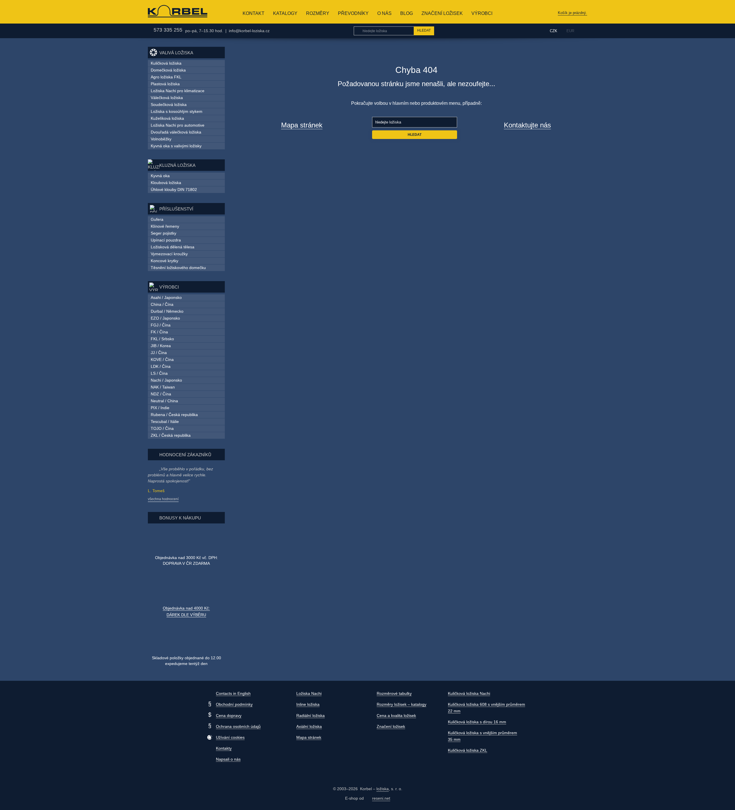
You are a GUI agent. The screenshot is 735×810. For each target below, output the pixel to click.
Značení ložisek (442, 13)
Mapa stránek (301, 125)
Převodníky (353, 13)
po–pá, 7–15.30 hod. (204, 30)
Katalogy (285, 13)
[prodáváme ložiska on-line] (169, 12)
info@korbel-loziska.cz (249, 30)
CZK (553, 31)
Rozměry (317, 13)
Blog (406, 13)
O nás (384, 13)
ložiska (382, 788)
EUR (570, 31)
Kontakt (253, 13)
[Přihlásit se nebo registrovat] (532, 31)
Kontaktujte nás (527, 125)
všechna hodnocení (163, 499)
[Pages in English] (583, 30)
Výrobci (481, 13)
